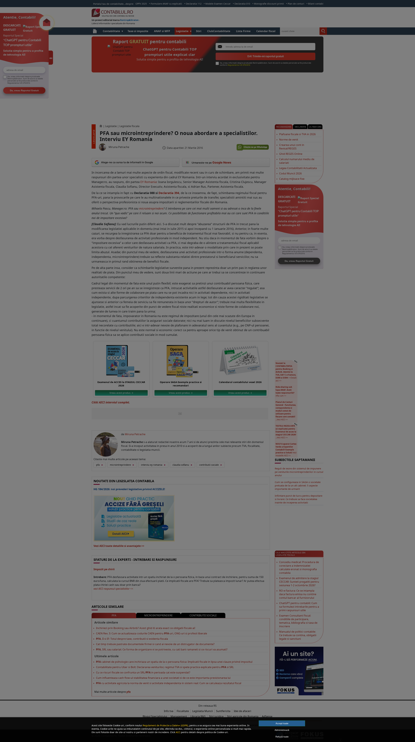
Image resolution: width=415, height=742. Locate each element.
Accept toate (282, 723)
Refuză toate (282, 736)
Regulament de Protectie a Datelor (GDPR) (165, 725)
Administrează (282, 730)
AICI (178, 732)
